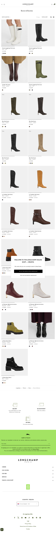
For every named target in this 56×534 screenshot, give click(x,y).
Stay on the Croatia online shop (28, 275)
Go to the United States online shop (28, 271)
